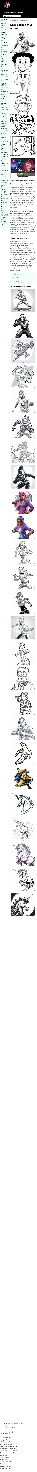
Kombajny (4, 103)
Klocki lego (4, 99)
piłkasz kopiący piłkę (15, 134)
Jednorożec (4, 87)
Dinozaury (4, 54)
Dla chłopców (4, 59)
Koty (2, 114)
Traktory (3, 198)
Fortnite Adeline (4, 1457)
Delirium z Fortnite (5, 1466)
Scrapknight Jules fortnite (7, 1453)
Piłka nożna (4, 159)
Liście (2, 121)
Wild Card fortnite (5, 1442)
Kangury (3, 94)
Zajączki (3, 215)
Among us (4, 19)
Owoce (3, 157)
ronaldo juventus (14, 114)
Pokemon (3, 163)
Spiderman (4, 185)
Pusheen (3, 170)
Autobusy (3, 26)
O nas (5, 1425)
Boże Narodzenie (4, 38)
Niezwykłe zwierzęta (4, 153)
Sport (2, 189)
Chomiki (3, 45)
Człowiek (3, 48)
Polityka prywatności (10, 1428)
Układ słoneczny (4, 202)
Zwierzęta (3, 217)
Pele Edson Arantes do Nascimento (19, 72)
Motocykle (4, 148)
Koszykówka (4, 110)
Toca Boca (4, 194)
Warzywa (3, 207)
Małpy (2, 129)
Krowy (2, 116)
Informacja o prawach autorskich (14, 1423)
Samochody (4, 173)
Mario (2, 133)
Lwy (2, 126)
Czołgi (3, 52)
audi (6, 176)
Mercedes (4, 142)
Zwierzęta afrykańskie (4, 222)
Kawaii (3, 96)
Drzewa (3, 74)
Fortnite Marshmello (6, 1462)
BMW (2, 35)
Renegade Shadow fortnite (8, 1440)
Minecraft (3, 144)
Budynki (3, 43)
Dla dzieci (4, 64)
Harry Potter (4, 79)
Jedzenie (3, 92)
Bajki (2, 30)
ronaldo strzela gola (15, 155)
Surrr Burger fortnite (6, 1444)
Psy (2, 166)
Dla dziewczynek (4, 69)
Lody (2, 124)
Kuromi (3, 119)
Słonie (2, 183)
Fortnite (3, 77)
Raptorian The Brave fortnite (8, 1448)
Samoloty (3, 180)
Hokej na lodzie (3, 84)
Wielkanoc (4, 211)
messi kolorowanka (15, 93)
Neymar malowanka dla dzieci (17, 52)
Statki (2, 192)
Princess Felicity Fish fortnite (8, 1451)
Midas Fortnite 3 (5, 1468)
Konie (2, 107)
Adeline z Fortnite (5, 1464)
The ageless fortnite (5, 1437)
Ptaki (2, 168)
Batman (3, 32)
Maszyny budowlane (4, 137)
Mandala (3, 131)
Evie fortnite (3, 1455)
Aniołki (3, 23)
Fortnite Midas (4, 1460)
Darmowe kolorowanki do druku (13, 12)
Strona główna (14, 21)
